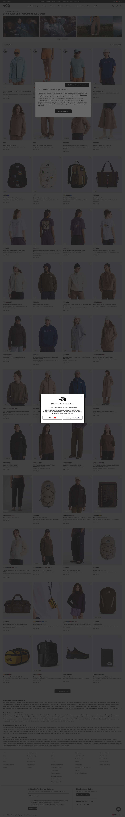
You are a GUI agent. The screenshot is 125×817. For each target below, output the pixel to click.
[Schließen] (81, 397)
